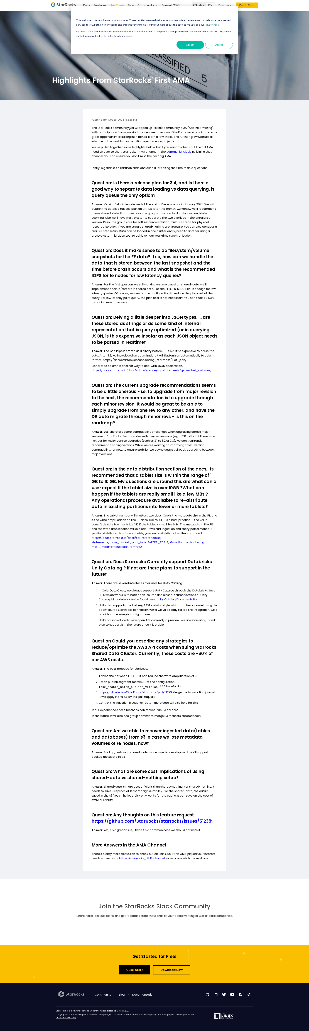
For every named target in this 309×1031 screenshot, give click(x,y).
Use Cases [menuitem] (117, 5)
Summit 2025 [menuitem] (171, 5)
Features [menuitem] (100, 5)
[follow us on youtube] (232, 994)
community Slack (178, 152)
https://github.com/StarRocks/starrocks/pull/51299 (135, 692)
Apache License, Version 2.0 (114, 1010)
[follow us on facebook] (240, 994)
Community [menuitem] (103, 995)
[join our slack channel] (249, 994)
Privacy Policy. (212, 24)
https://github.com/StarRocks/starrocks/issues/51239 (151, 821)
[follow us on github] (207, 994)
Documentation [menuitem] (143, 995)
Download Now (172, 970)
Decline (219, 44)
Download (225, 5)
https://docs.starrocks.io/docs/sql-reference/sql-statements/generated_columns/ (152, 370)
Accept (190, 44)
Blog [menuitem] (131, 5)
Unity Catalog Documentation (177, 599)
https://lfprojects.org (66, 1017)
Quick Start (247, 5)
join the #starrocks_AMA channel (141, 858)
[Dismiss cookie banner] (231, 13)
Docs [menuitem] (86, 5)
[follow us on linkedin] (216, 994)
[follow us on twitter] (224, 994)
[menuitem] (148, 5)
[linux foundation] (223, 1016)
